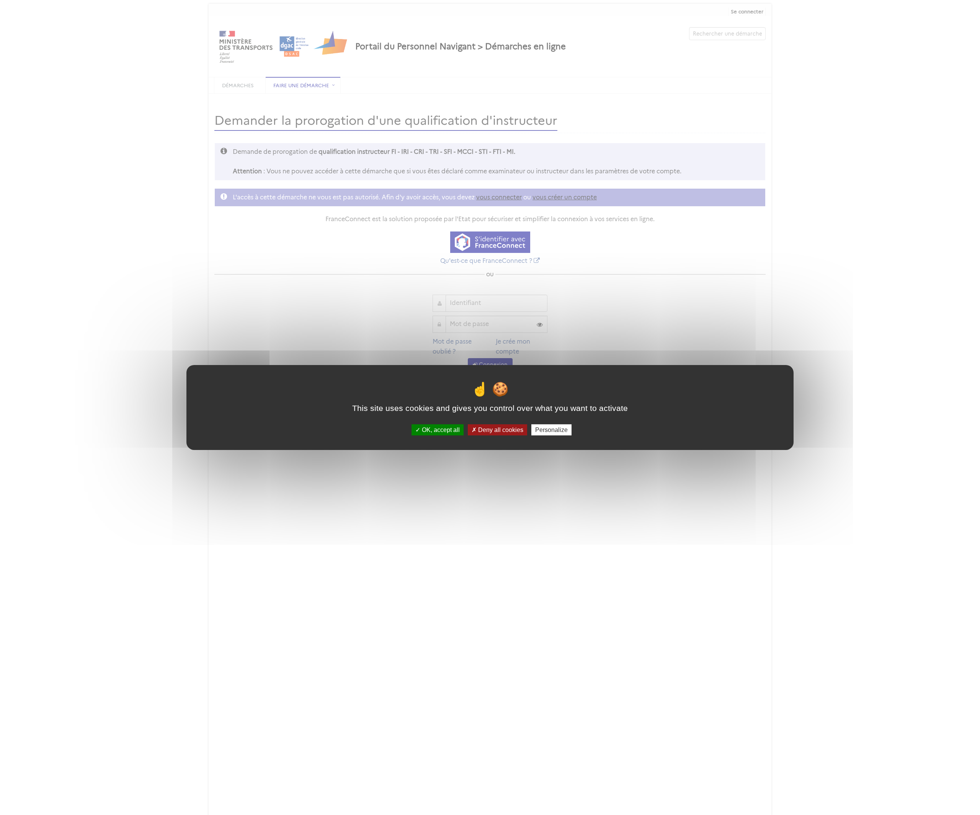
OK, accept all (440, 430)
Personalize (551, 430)
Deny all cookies (500, 430)
